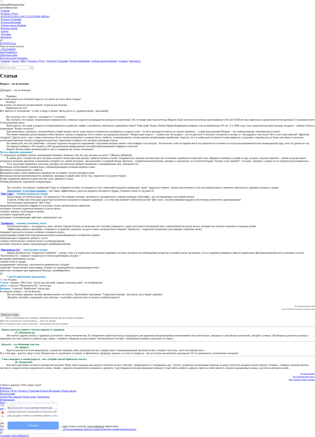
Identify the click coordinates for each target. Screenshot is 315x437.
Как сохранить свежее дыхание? (302, 380)
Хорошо (33, 425)
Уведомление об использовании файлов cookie (74, 429)
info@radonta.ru (8, 52)
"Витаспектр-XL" (10, 249)
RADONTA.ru (8, 43)
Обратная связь (8, 55)
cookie (26, 408)
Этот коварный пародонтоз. (303, 377)
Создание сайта (9, 435)
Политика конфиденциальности (118, 429)
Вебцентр (23, 435)
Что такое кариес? (307, 374)
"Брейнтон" (7, 223)
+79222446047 (8, 49)
